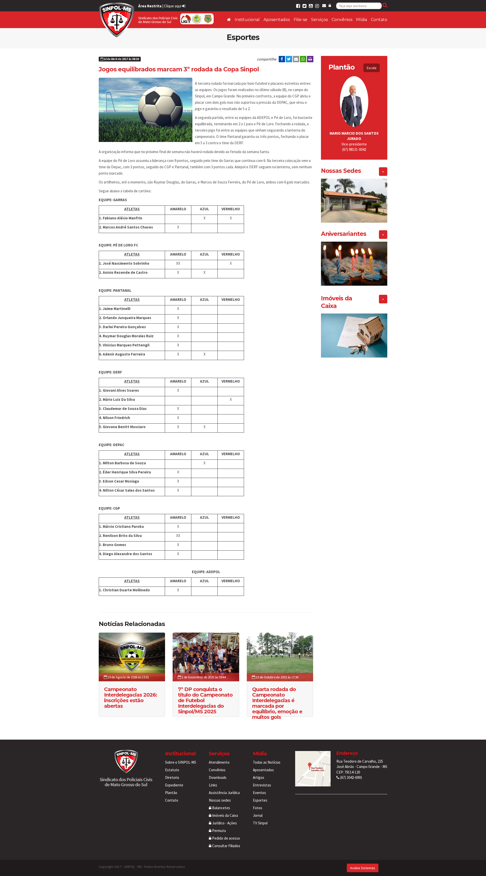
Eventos (259, 792)
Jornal (257, 815)
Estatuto (172, 769)
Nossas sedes (220, 800)
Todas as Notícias (266, 762)
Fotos (257, 807)
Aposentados (277, 19)
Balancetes (220, 807)
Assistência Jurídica (224, 792)
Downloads (218, 777)
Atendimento (219, 762)
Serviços (319, 19)
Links (213, 785)
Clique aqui (173, 6)
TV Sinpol (260, 823)
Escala (371, 68)
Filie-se (300, 19)
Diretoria (172, 777)
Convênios (342, 19)
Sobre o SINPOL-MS (180, 762)
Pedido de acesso (225, 838)
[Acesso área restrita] (330, 5)
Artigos (258, 777)
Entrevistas (262, 785)
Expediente (174, 785)
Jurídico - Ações (224, 823)
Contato (379, 19)
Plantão (171, 792)
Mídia (361, 19)
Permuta (218, 830)
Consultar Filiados (225, 845)
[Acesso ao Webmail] (324, 5)
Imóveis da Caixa (224, 815)
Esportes (260, 800)
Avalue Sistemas (362, 868)
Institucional (247, 19)
